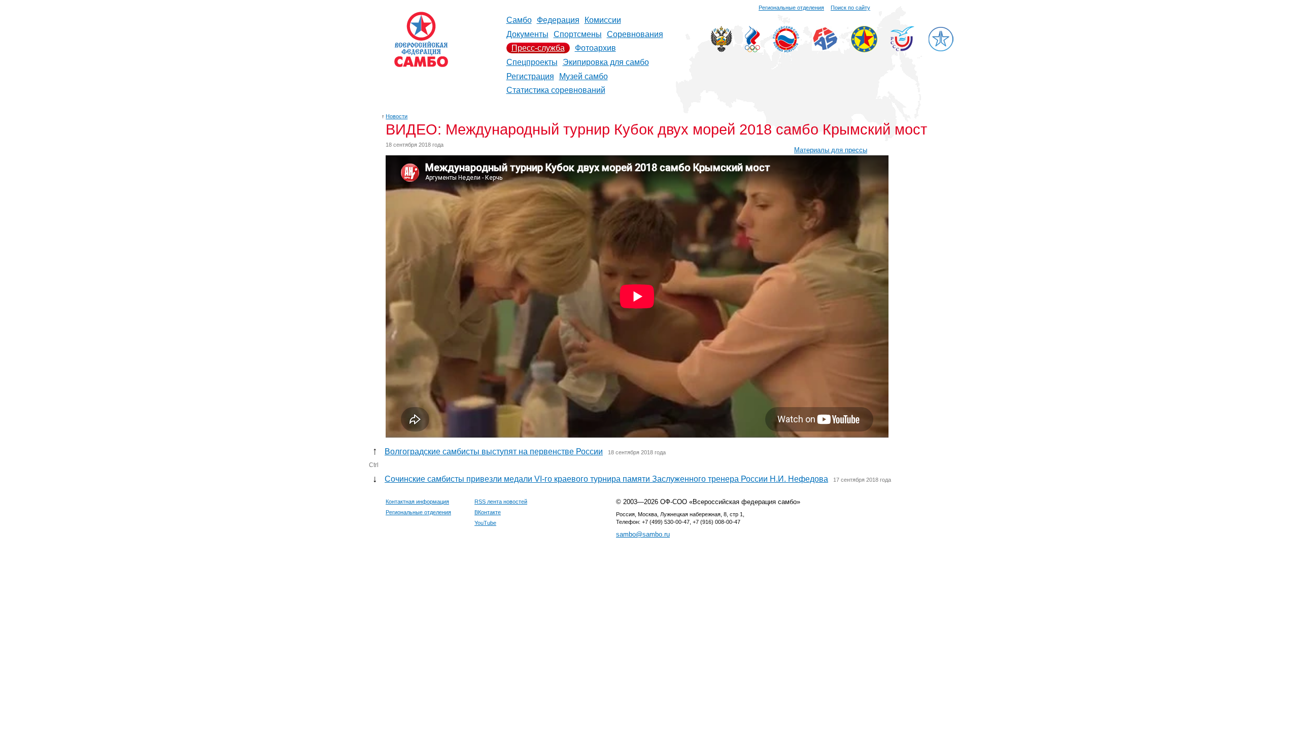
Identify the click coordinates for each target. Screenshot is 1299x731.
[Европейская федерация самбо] (864, 49)
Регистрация (530, 76)
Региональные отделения (791, 8)
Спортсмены (578, 34)
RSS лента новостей (500, 502)
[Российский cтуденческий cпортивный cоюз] (902, 48)
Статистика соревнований (555, 90)
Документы (527, 34)
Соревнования (635, 34)
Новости (396, 116)
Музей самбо (583, 76)
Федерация (558, 20)
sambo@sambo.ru (643, 534)
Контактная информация (417, 502)
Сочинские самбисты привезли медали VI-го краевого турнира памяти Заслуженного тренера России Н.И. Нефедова (606, 479)
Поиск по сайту (850, 8)
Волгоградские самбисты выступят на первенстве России (494, 451)
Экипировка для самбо (606, 62)
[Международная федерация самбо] (825, 48)
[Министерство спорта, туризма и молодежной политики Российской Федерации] (721, 49)
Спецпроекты (532, 62)
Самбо (519, 20)
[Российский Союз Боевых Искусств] (786, 49)
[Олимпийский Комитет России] (752, 49)
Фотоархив (595, 48)
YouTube (485, 523)
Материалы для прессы (830, 150)
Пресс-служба (538, 48)
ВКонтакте (487, 512)
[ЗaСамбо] (941, 49)
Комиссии (603, 20)
